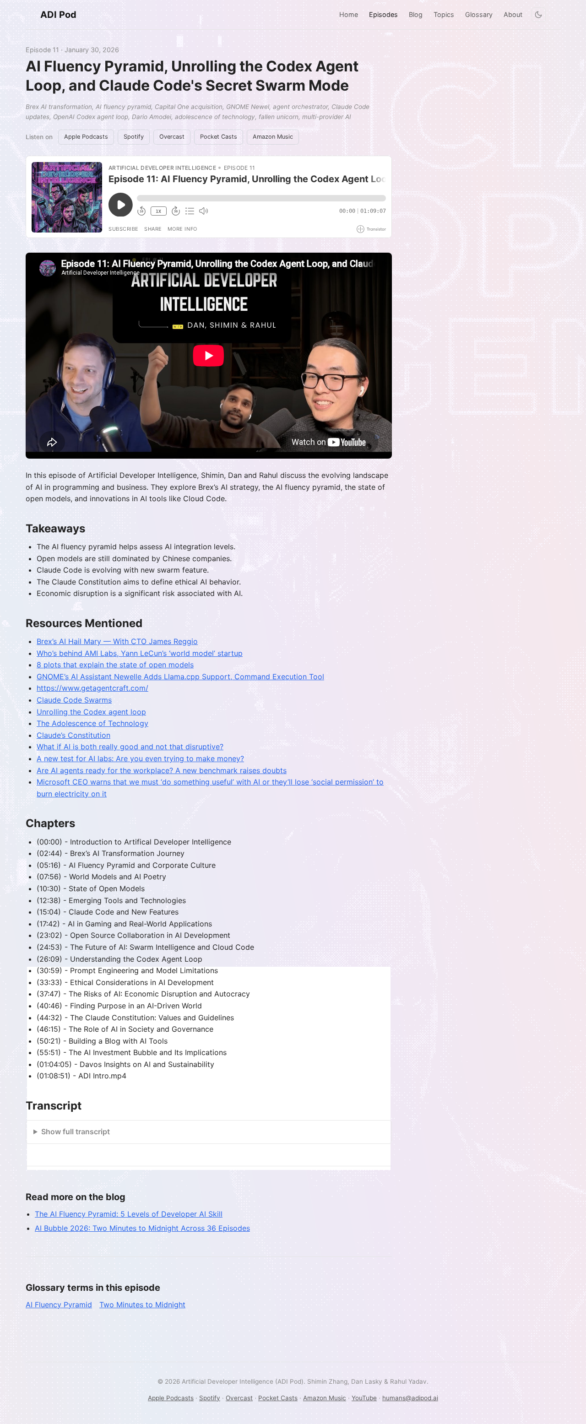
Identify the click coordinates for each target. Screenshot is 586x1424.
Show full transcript (75, 1131)
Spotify (134, 136)
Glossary (479, 14)
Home (348, 14)
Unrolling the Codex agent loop (91, 711)
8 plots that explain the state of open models (115, 664)
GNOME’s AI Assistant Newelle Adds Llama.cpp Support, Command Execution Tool (180, 676)
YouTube (364, 1398)
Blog (416, 14)
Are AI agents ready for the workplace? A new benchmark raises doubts (162, 770)
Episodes (383, 14)
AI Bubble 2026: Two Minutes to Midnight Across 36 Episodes (142, 1228)
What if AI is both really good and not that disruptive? (130, 746)
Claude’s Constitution (73, 735)
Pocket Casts (218, 136)
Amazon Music (273, 136)
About (513, 14)
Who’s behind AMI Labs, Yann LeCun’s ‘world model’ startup (140, 653)
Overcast (171, 136)
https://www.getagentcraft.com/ (92, 688)
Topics (444, 14)
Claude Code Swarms (74, 699)
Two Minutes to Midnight (142, 1304)
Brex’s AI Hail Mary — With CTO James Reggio (117, 641)
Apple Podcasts (86, 136)
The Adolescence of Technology (92, 723)
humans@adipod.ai (410, 1398)
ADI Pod (58, 14)
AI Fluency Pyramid (59, 1304)
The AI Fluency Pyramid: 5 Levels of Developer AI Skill (128, 1213)
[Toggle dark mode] (539, 14)
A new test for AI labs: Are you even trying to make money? (140, 758)
